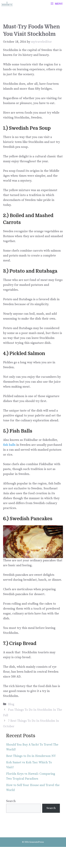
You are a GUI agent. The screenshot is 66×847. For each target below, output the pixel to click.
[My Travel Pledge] (7, 4)
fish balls (9, 445)
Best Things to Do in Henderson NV (31, 756)
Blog (11, 704)
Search (11, 801)
